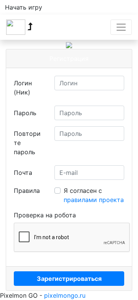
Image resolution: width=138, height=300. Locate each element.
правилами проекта (94, 200)
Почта (23, 172)
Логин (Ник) (23, 87)
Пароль (25, 113)
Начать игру (23, 7)
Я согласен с (94, 195)
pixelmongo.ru (64, 295)
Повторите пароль (27, 143)
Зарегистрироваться (69, 278)
